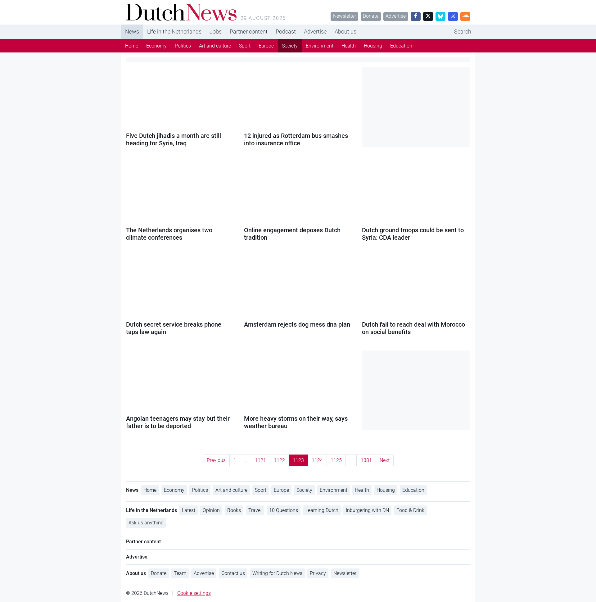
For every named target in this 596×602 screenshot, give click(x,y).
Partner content (249, 31)
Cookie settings (194, 593)
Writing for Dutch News (277, 573)
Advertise (396, 16)
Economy (156, 46)
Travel (255, 510)
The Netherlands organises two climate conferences (169, 233)
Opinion (211, 510)
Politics (183, 46)
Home (131, 46)
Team (180, 573)
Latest (188, 510)
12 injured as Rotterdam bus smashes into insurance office (296, 139)
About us (345, 31)
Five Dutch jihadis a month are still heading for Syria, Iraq (173, 139)
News (132, 31)
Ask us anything (146, 523)
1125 (336, 460)
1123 (298, 460)
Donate (370, 16)
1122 (279, 460)
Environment (319, 46)
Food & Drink (410, 510)
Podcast (286, 31)
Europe (266, 46)
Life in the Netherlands (174, 31)
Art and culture (215, 46)
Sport (245, 46)
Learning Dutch (321, 510)
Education (401, 46)
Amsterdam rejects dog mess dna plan (297, 324)
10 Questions (283, 510)
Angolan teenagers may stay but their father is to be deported (178, 422)
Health (348, 46)
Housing (373, 46)
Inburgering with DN (367, 510)
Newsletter (344, 16)
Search (462, 31)
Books (234, 510)
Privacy (318, 573)
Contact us (233, 573)
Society (290, 46)
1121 (260, 460)
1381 (366, 460)
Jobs (216, 31)
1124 (317, 460)
